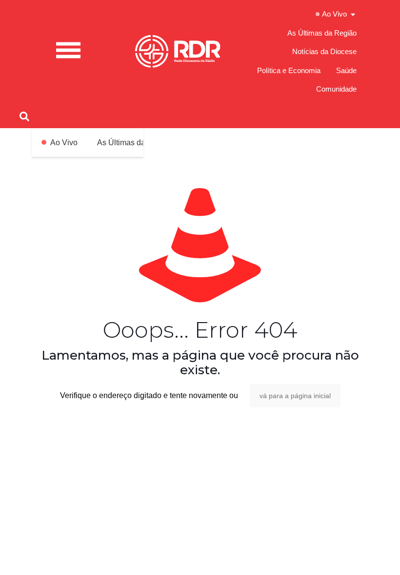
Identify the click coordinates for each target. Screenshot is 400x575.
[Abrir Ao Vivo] (353, 14)
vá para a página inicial (295, 396)
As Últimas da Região (135, 142)
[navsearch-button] (24, 116)
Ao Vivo (64, 142)
